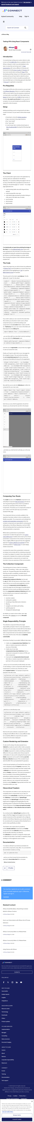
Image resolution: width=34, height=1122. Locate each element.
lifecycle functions (19, 502)
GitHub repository (22, 117)
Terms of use (22, 1096)
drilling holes (17, 545)
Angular (25, 70)
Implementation (6, 1029)
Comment (6, 897)
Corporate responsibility (8, 1060)
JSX (21, 270)
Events (3, 1071)
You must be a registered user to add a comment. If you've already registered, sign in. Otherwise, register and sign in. (16, 891)
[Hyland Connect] (12, 10)
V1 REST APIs (13, 62)
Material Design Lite (18, 249)
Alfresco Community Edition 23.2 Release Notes (14, 931)
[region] (17, 1110)
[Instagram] (12, 982)
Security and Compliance (12, 1099)
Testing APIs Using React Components (16, 41)
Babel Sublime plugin (8, 272)
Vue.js (15, 70)
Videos (3, 1018)
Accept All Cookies (17, 1119)
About (3, 1053)
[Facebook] (4, 982)
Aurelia (19, 70)
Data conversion (6, 1039)
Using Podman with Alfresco (10, 949)
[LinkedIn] (17, 982)
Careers (3, 1050)
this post (6, 82)
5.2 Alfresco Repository (9, 91)
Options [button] (30, 50)
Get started (26, 2)
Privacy (9, 1096)
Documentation (5, 1077)
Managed (4, 1032)
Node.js (5, 97)
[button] (5, 868)
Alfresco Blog (5, 34)
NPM (19, 97)
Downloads (4, 1015)
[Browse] (3, 21)
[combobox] (17, 28)
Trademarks (24, 1099)
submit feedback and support (10, 4)
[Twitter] (8, 982)
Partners (4, 1056)
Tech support (5, 1080)
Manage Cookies (17, 1115)
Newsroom (4, 1063)
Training (4, 1074)
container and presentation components (13, 521)
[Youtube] (21, 982)
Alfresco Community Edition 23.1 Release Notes (14, 940)
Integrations (5, 1001)
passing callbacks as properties (16, 543)
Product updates (6, 1021)
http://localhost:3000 (11, 127)
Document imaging (6, 1042)
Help (20, 16)
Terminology (5, 1012)
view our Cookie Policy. (7, 1111)
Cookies (15, 1096)
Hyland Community (7, 16)
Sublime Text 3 (7, 268)
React (23, 72)
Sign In (27, 16)
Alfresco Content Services (9, 862)
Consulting (4, 1036)
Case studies (5, 991)
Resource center (6, 1008)
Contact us (17, 972)
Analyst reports (5, 994)
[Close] (32, 1101)
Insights (4, 997)
